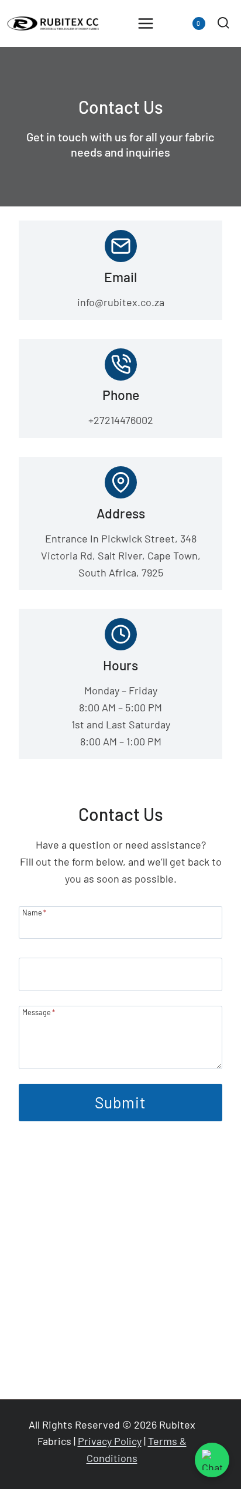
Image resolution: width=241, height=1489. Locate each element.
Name (34, 912)
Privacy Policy (110, 1440)
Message (38, 1012)
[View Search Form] (223, 23)
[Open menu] (146, 23)
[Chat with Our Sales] (212, 1460)
